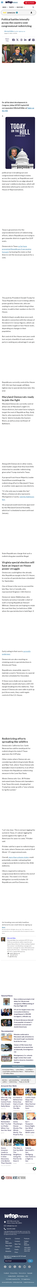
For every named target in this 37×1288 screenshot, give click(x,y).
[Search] (33, 7)
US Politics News (8, 1073)
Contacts (17, 1241)
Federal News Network (26, 1243)
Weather (20, 7)
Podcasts (26, 1238)
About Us (8, 1238)
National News (29, 1071)
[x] (15, 1266)
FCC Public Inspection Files (13, 1279)
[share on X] (17, 39)
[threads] (29, 1266)
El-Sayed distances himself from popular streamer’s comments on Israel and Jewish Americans (23, 1023)
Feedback (6, 1273)
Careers (7, 1248)
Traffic (11, 7)
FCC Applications (25, 1279)
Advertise (8, 1251)
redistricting (13, 1082)
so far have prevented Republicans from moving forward (16, 249)
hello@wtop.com (12, 1226)
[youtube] (24, 1266)
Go (30, 1261)
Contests (17, 1238)
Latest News (20, 1069)
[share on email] (29, 39)
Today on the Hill (24, 1082)
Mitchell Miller (9, 31)
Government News (8, 1069)
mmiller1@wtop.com (20, 31)
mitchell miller (25, 1080)
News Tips (18, 1244)
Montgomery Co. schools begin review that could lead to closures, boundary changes (23, 1058)
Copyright (29, 1273)
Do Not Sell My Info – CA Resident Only (12, 1282)
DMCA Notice (20, 1276)
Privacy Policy (13, 1273)
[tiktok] (20, 1266)
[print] (33, 39)
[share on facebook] (13, 39)
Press (16, 1252)
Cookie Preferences (28, 1282)
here (3, 927)
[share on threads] (21, 39)
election (4, 1080)
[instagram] (10, 1266)
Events (17, 1249)
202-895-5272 (14, 955)
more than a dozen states (19, 857)
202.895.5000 (11, 1229)
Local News (29, 1069)
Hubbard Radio (12, 1276)
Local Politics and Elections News (13, 1071)
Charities (17, 1247)
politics (5, 1082)
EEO (27, 1276)
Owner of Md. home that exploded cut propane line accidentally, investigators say (23, 1048)
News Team (8, 1246)
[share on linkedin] (25, 39)
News (4, 7)
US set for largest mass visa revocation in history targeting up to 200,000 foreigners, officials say (24, 1013)
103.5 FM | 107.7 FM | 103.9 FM (27, 1249)
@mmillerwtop (13, 956)
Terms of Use (22, 1273)
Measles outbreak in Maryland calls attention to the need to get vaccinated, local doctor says (24, 1037)
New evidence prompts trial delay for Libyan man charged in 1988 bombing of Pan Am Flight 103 (24, 1002)
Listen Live (11, 13)
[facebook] (5, 1266)
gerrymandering (14, 1080)
